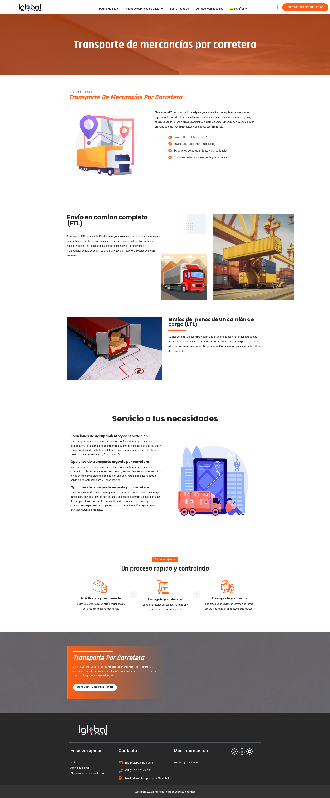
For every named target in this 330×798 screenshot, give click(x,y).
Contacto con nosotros (209, 8)
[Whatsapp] (234, 751)
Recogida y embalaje (165, 599)
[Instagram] (242, 751)
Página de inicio (109, 8)
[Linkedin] (249, 751)
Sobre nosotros (179, 8)
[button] (165, 559)
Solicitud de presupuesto (100, 598)
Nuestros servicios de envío (142, 8)
